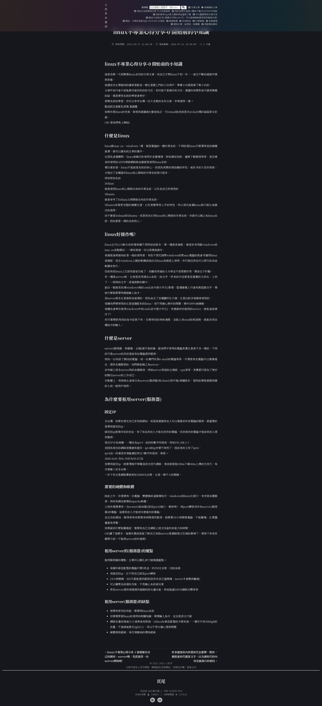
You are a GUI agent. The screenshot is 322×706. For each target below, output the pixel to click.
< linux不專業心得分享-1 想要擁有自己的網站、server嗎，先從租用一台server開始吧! (127, 656)
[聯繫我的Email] (159, 699)
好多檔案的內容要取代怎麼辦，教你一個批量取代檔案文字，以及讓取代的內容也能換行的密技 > (194, 656)
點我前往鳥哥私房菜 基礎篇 (121, 106)
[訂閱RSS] (152, 699)
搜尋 (144, 7)
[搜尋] (184, 7)
